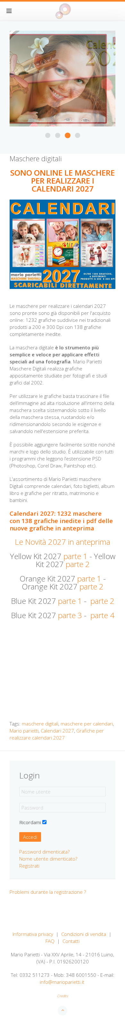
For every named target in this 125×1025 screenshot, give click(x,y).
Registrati (29, 865)
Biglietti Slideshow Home (57, 135)
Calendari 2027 (57, 730)
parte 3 (70, 615)
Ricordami (30, 822)
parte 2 (78, 564)
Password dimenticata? (44, 851)
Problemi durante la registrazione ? (48, 892)
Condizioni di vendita (83, 934)
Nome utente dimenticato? (48, 858)
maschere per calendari (87, 723)
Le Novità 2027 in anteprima (62, 541)
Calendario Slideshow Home (68, 135)
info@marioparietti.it (62, 982)
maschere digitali (40, 723)
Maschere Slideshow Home (77, 135)
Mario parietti (24, 730)
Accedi (30, 837)
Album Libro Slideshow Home (47, 135)
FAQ (50, 941)
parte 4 (102, 615)
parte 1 (75, 556)
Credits (62, 996)
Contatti (71, 941)
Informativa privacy (33, 934)
